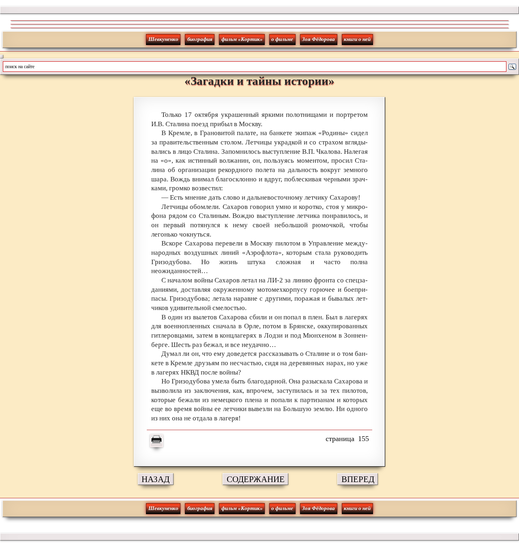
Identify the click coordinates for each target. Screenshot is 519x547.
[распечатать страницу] (156, 440)
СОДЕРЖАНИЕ (256, 479)
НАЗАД (155, 479)
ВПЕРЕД (357, 479)
